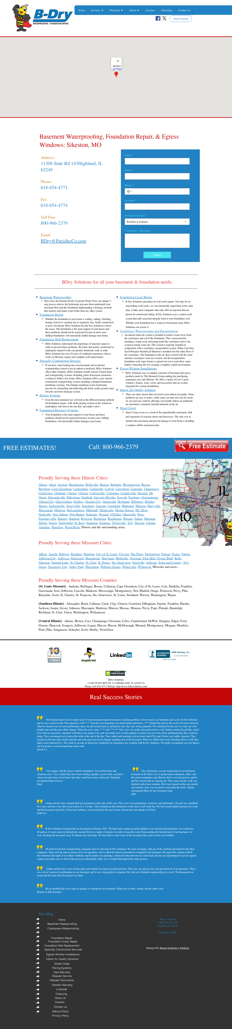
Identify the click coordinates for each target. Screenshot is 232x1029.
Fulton (185, 554)
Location (131, 200)
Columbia (112, 493)
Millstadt (92, 510)
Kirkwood (77, 558)
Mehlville (122, 558)
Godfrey (78, 501)
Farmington (152, 554)
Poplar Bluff (165, 558)
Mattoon (59, 510)
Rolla (178, 558)
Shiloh (43, 523)
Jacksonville (57, 506)
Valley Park (76, 567)
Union (42, 567)
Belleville (92, 484)
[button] (97, 10)
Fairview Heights (105, 497)
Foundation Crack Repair (136, 297)
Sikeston (44, 562)
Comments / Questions (138, 230)
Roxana (128, 518)
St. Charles (77, 562)
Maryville (153, 506)
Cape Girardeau (62, 489)
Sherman (149, 518)
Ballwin (64, 554)
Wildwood (144, 567)
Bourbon (89, 554)
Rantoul (74, 518)
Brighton (44, 489)
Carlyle (109, 489)
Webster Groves (110, 567)
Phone (129, 185)
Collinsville (97, 493)
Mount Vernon (124, 510)
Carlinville (96, 489)
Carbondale (80, 489)
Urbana (150, 523)
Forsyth (122, 497)
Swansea (104, 523)
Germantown (150, 497)
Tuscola (139, 523)
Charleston (46, 493)
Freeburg (134, 497)
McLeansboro (75, 510)
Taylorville (119, 523)
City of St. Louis (107, 554)
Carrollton (122, 489)
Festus (176, 554)
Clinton (83, 493)
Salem (138, 518)
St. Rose (79, 523)
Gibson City (46, 501)
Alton (52, 484)
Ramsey (63, 518)
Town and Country (169, 562)
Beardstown (76, 484)
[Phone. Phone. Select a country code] (130, 191)
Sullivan (151, 562)
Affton (43, 554)
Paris (140, 514)
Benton (104, 484)
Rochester (100, 518)
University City (57, 567)
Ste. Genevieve (121, 562)
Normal (104, 514)
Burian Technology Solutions (174, 947)
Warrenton (92, 567)
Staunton (92, 523)
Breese (145, 484)
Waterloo (57, 527)
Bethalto (115, 484)
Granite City (93, 501)
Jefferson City (47, 558)
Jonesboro (88, 506)
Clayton (124, 554)
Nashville (45, 514)
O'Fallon (115, 514)
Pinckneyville (47, 518)
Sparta (53, 523)
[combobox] (157, 221)
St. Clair (91, 562)
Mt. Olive (141, 510)
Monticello (106, 510)
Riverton (86, 518)
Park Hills (149, 558)
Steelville (138, 562)
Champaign (151, 489)
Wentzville (129, 567)
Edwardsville (56, 497)
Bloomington (131, 484)
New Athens (60, 514)
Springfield (66, 523)
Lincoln (101, 506)
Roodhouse (115, 518)
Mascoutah (46, 510)
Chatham (60, 493)
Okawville (129, 514)
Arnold (52, 554)
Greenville (109, 501)
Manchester (92, 558)
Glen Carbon (64, 501)
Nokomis (91, 514)
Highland (123, 501)
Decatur (143, 493)
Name (129, 155)
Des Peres (137, 554)
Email (129, 170)
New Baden (77, 514)
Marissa (141, 506)
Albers (43, 484)
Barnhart (76, 554)
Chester (72, 493)
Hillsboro (137, 501)
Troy (130, 523)
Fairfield (86, 497)
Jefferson (63, 558)
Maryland (108, 558)
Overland (135, 558)
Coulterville (128, 493)
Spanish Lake (59, 562)
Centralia (137, 489)
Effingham (73, 497)
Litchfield (114, 506)
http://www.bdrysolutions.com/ (131, 686)
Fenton (165, 554)
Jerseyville (73, 506)
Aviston (62, 484)
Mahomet (128, 506)
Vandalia (44, 527)
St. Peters (104, 562)
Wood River (72, 527)
